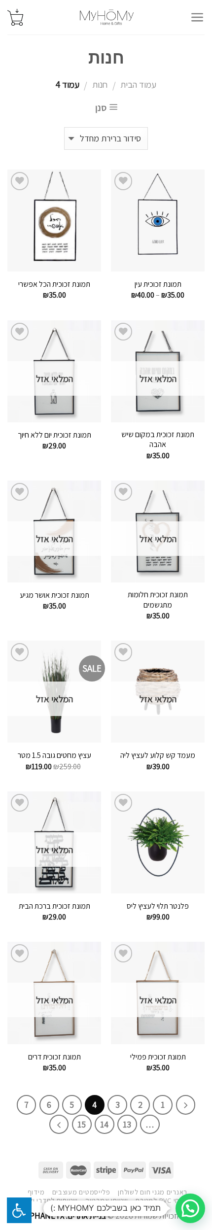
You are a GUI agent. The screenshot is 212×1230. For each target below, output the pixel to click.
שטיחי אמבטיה (106, 1200)
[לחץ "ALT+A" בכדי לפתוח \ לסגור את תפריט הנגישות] (19, 1210)
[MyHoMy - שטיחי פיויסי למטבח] (107, 17)
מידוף (36, 1191)
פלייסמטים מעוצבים (81, 1191)
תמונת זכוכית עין (158, 284)
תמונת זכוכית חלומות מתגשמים (158, 600)
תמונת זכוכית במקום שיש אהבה (157, 440)
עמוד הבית (138, 84)
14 (104, 1124)
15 (81, 1124)
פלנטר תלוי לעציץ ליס (158, 906)
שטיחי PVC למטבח (163, 1200)
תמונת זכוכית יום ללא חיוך (54, 435)
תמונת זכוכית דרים (54, 1057)
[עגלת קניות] (15, 17)
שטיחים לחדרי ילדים (48, 1200)
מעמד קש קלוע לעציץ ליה (157, 755)
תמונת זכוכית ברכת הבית (54, 906)
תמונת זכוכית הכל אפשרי (54, 284)
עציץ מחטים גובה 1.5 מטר (54, 755)
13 (127, 1124)
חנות (99, 84)
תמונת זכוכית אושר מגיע (54, 595)
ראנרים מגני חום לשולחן (152, 1191)
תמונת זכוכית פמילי (158, 1057)
